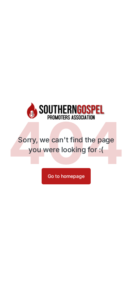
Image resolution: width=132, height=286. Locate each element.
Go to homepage (66, 176)
